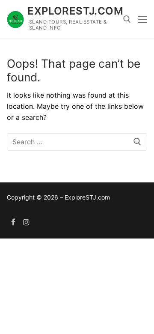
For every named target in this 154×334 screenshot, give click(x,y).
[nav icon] (142, 19)
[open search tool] (127, 19)
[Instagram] (26, 222)
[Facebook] (13, 222)
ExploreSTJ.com (75, 11)
